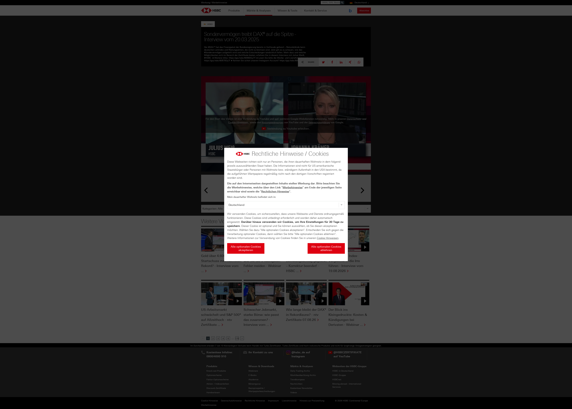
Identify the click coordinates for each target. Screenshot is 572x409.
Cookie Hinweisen (327, 238)
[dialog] (286, 204)
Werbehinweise (293, 187)
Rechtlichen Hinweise (275, 191)
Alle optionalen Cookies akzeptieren (246, 248)
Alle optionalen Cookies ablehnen (326, 248)
